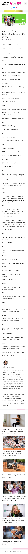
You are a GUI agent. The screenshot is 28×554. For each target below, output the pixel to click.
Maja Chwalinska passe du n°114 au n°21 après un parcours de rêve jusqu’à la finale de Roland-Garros (13, 520)
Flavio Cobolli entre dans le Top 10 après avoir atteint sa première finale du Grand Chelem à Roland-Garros (14, 498)
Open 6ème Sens (14, 551)
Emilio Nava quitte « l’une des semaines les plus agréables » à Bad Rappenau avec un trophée (13, 475)
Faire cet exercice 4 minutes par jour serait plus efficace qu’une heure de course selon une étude (12, 431)
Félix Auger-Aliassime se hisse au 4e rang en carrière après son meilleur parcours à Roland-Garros (12, 453)
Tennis (21, 551)
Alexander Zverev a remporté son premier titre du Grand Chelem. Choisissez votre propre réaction (12, 543)
